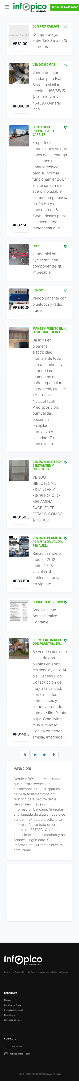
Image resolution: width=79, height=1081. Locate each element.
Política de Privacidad (52, 1074)
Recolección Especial (13, 1010)
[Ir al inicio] (30, 7)
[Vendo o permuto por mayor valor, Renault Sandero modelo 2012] (39, 563)
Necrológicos (10, 1015)
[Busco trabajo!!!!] (39, 614)
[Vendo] (39, 302)
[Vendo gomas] (39, 89)
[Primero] (25, 754)
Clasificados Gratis (12, 1005)
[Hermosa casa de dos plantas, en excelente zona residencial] (39, 691)
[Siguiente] (44, 754)
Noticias (7, 1000)
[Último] (54, 754)
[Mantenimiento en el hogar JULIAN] (39, 389)
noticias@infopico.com (20, 1054)
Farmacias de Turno (12, 1020)
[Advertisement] (39, 893)
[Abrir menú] (7, 7)
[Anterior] (34, 754)
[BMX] (39, 261)
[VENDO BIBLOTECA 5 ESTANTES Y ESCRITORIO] (39, 493)
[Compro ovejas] (39, 38)
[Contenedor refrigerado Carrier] (39, 180)
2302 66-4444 (17, 1046)
